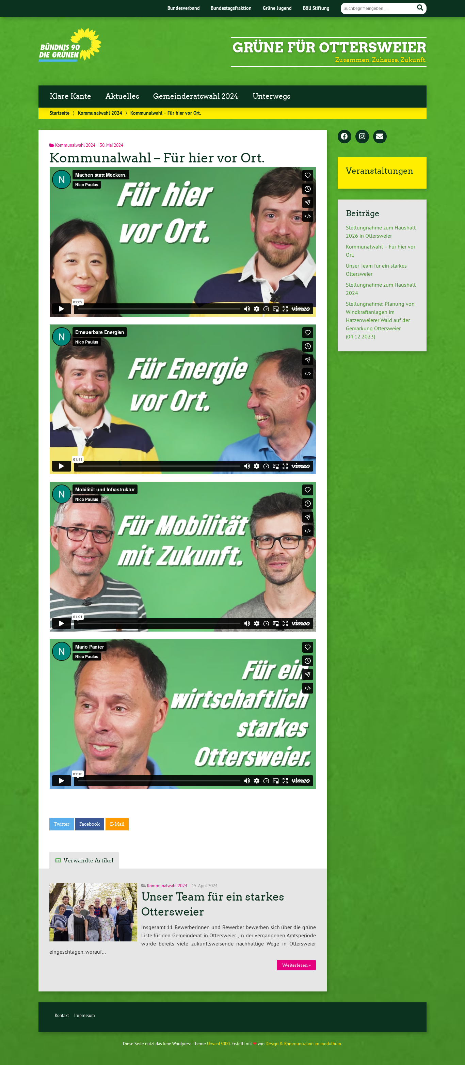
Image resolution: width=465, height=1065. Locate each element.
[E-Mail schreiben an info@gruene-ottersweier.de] (380, 136)
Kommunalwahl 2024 (100, 113)
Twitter (61, 824)
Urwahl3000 (218, 1043)
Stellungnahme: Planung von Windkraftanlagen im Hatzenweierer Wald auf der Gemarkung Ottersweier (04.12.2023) (380, 320)
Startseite (59, 113)
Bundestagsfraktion (231, 8)
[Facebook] (344, 136)
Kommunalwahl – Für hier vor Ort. (156, 158)
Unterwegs (271, 96)
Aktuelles (122, 96)
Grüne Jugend (277, 8)
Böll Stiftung (316, 8)
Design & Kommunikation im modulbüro (303, 1043)
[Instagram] (362, 136)
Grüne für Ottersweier (330, 47)
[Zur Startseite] (69, 59)
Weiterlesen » (296, 965)
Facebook (89, 824)
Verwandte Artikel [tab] (88, 860)
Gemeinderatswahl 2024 (195, 96)
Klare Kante (70, 96)
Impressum (84, 1015)
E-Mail (117, 824)
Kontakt (62, 1015)
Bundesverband (183, 8)
